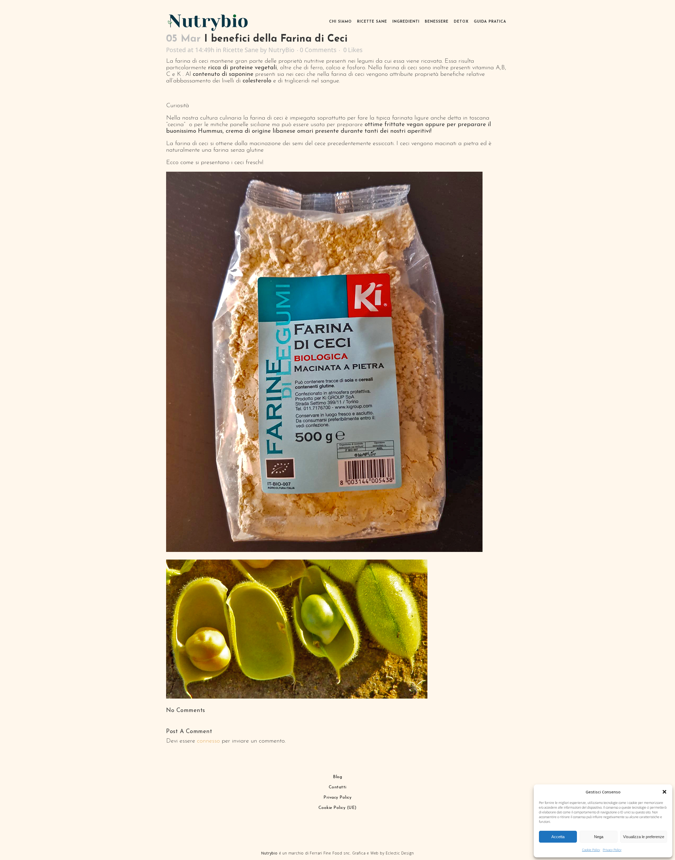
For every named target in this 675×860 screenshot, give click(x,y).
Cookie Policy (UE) (338, 808)
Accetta (558, 836)
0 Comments (318, 50)
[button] (664, 791)
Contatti (337, 787)
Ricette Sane (240, 50)
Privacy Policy (612, 850)
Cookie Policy (591, 850)
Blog (337, 777)
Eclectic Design (400, 853)
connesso (208, 741)
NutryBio (281, 50)
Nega (598, 836)
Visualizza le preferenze (643, 836)
